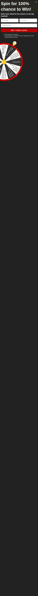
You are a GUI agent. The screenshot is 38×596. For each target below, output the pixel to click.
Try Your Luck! (19, 30)
